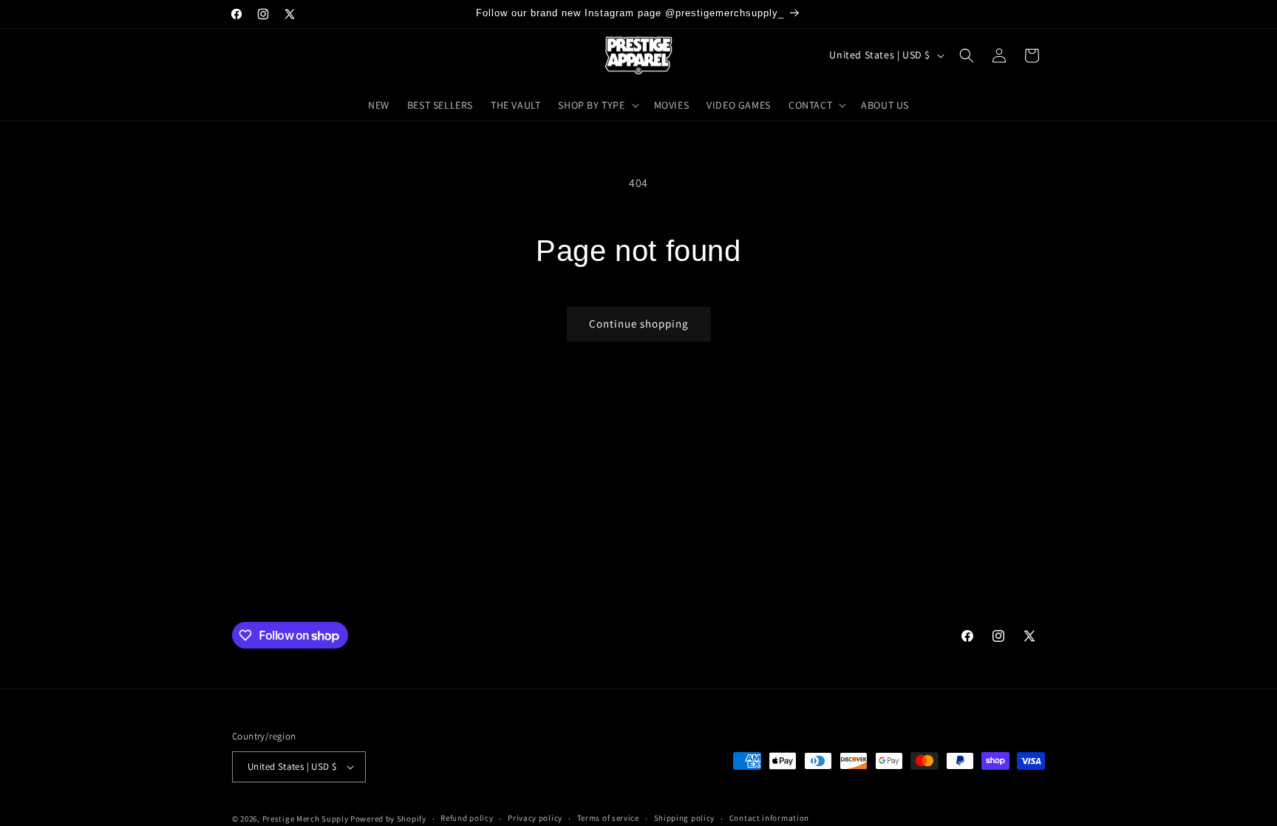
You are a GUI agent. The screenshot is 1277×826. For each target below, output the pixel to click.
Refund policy (466, 818)
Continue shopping (639, 323)
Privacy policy (535, 818)
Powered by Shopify (388, 818)
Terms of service (608, 818)
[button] (596, 105)
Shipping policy (684, 818)
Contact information (769, 818)
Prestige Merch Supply (305, 818)
